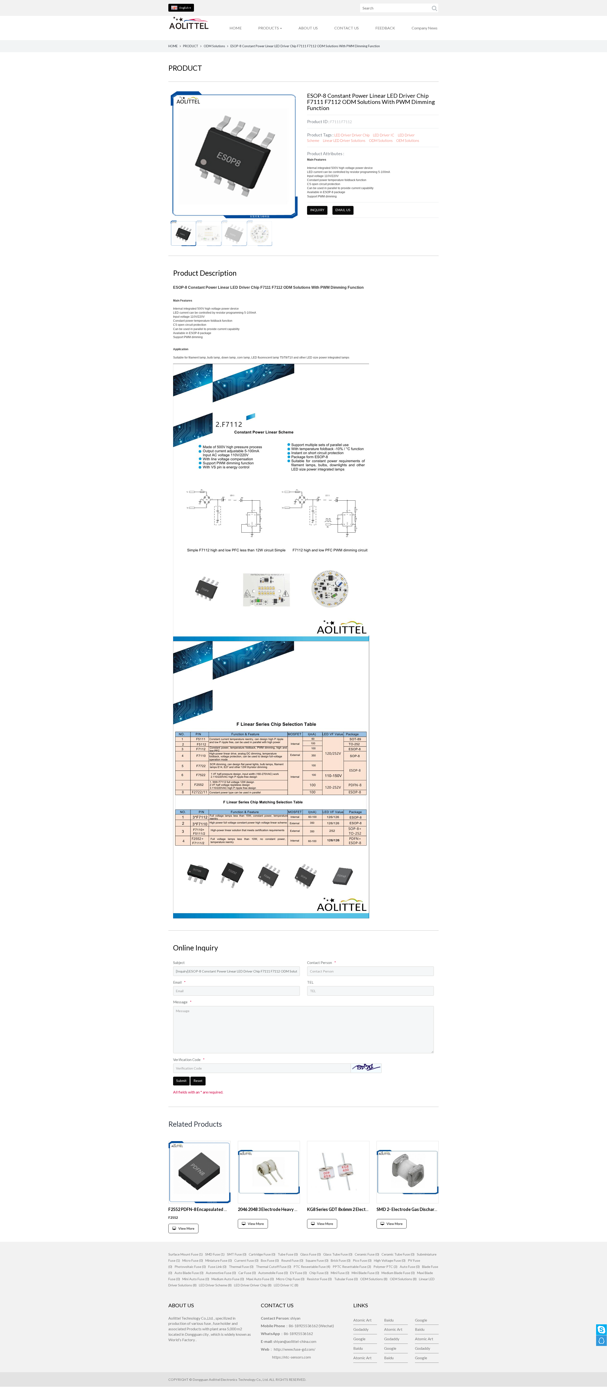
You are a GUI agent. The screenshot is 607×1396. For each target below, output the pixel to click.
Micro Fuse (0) (192, 1260)
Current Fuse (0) (246, 1260)
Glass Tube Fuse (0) (337, 1254)
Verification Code (189, 1059)
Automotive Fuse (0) (221, 1273)
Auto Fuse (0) (410, 1267)
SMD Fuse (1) (215, 1254)
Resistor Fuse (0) (319, 1279)
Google (421, 1320)
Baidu (389, 1320)
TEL (310, 982)
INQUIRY (317, 210)
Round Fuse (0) (292, 1260)
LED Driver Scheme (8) (215, 1285)
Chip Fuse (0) (318, 1273)
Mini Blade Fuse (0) (365, 1273)
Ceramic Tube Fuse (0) (398, 1254)
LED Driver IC (383, 135)
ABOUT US (308, 28)
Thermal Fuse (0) (241, 1267)
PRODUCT (190, 46)
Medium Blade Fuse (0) (398, 1273)
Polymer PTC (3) (385, 1267)
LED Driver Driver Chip (351, 135)
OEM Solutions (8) (403, 1279)
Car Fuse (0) (247, 1273)
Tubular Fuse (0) (346, 1279)
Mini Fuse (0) (340, 1273)
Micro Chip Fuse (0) (290, 1279)
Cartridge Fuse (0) (262, 1254)
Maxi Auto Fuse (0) (260, 1279)
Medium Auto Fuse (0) (228, 1279)
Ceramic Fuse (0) (367, 1254)
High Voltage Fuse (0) (389, 1260)
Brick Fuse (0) (340, 1260)
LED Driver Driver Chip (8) (252, 1285)
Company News (424, 28)
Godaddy (360, 1329)
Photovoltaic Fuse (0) (190, 1267)
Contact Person (321, 962)
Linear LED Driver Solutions (344, 140)
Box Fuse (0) (270, 1260)
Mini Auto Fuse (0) (195, 1279)
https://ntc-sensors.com (291, 1357)
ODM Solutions (214, 46)
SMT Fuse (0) (236, 1254)
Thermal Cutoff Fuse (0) (273, 1267)
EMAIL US (343, 210)
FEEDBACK (385, 28)
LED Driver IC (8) (286, 1285)
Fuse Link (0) (217, 1267)
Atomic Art (362, 1320)
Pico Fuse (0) (362, 1260)
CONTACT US (346, 28)
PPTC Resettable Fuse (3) (352, 1267)
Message (182, 1002)
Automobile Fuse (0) (273, 1273)
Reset (197, 1081)
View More (186, 1228)
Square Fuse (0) (317, 1260)
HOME (236, 28)
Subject (179, 962)
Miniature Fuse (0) (218, 1260)
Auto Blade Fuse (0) (189, 1273)
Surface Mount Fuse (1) (185, 1254)
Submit (181, 1081)
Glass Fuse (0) (310, 1254)
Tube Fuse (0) (288, 1254)
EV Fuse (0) (298, 1273)
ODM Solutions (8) (373, 1279)
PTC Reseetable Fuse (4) (312, 1267)
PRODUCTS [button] (269, 28)
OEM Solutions (407, 140)
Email (179, 982)
